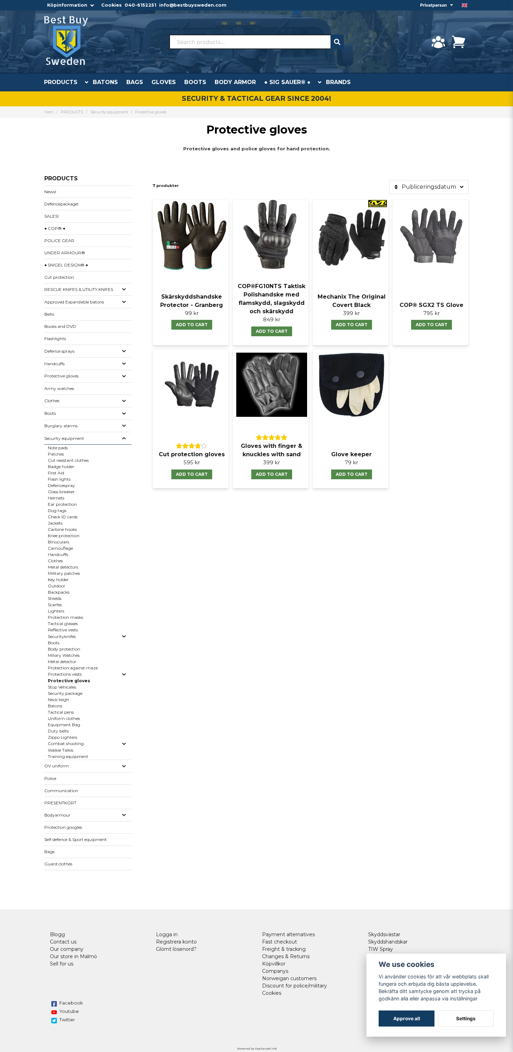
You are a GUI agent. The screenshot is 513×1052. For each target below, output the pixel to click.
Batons (55, 705)
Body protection (64, 649)
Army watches (59, 388)
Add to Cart (351, 474)
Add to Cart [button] (192, 324)
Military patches (64, 573)
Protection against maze (73, 667)
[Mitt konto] (438, 42)
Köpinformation (67, 5)
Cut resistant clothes (68, 460)
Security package (65, 693)
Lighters (56, 611)
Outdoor (56, 585)
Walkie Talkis (60, 750)
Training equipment (68, 756)
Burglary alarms (60, 425)
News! (50, 191)
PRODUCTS (60, 82)
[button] (464, 5)
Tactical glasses (63, 623)
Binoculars (58, 541)
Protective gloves (61, 375)
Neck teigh (58, 699)
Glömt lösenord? (176, 949)
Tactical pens (61, 712)
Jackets (55, 523)
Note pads (58, 447)
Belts (49, 314)
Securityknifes (62, 636)
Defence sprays (59, 351)
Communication (61, 790)
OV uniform (56, 765)
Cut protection (59, 277)
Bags (49, 851)
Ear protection (62, 504)
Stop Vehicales (62, 687)
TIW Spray (380, 949)
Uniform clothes (64, 718)
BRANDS (338, 82)
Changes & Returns (286, 956)
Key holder (58, 579)
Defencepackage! (61, 203)
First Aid (56, 472)
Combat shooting (66, 743)
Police (50, 778)
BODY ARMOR (235, 82)
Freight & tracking (284, 949)
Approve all (406, 1018)
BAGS (134, 82)
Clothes (51, 400)
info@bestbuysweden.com (192, 5)
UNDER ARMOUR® (64, 252)
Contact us (63, 942)
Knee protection (64, 535)
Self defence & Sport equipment (75, 839)
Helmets (56, 498)
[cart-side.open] (458, 42)
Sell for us (61, 964)
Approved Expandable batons (74, 302)
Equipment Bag (64, 724)
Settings (466, 1018)
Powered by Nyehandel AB (256, 1048)
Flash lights (59, 479)
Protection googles (63, 827)
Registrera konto (176, 942)
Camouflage (60, 548)
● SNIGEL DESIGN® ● (66, 265)
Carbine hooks (62, 529)
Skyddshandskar (388, 942)
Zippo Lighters (62, 737)
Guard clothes (58, 863)
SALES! (51, 216)
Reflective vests (63, 629)
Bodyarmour (57, 815)
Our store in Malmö (73, 956)
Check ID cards (62, 516)
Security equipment (109, 112)
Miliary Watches (64, 655)
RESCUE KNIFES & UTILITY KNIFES (78, 289)
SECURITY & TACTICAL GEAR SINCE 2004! (256, 98)
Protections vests (65, 674)
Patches (56, 454)
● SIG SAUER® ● (287, 82)
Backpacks (58, 592)
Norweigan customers (289, 978)
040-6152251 (140, 5)
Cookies (111, 5)
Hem (48, 112)
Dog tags (57, 510)
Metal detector (62, 661)
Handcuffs (54, 363)
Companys (275, 971)
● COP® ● (54, 228)
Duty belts (58, 731)
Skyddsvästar (384, 934)
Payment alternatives (288, 934)
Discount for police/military (294, 986)
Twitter (67, 1019)
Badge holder (61, 466)
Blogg (57, 934)
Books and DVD (60, 326)
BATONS (105, 82)
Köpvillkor (273, 964)
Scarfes (55, 604)
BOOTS (195, 82)
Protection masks (65, 617)
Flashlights (55, 338)
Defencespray (61, 485)
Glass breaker (61, 491)
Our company (66, 949)
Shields (54, 598)
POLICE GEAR (59, 240)
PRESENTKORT (60, 802)
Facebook (71, 1003)
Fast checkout (279, 942)
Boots (50, 413)
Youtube (69, 1011)
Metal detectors (63, 567)
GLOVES (163, 82)
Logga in (167, 934)
